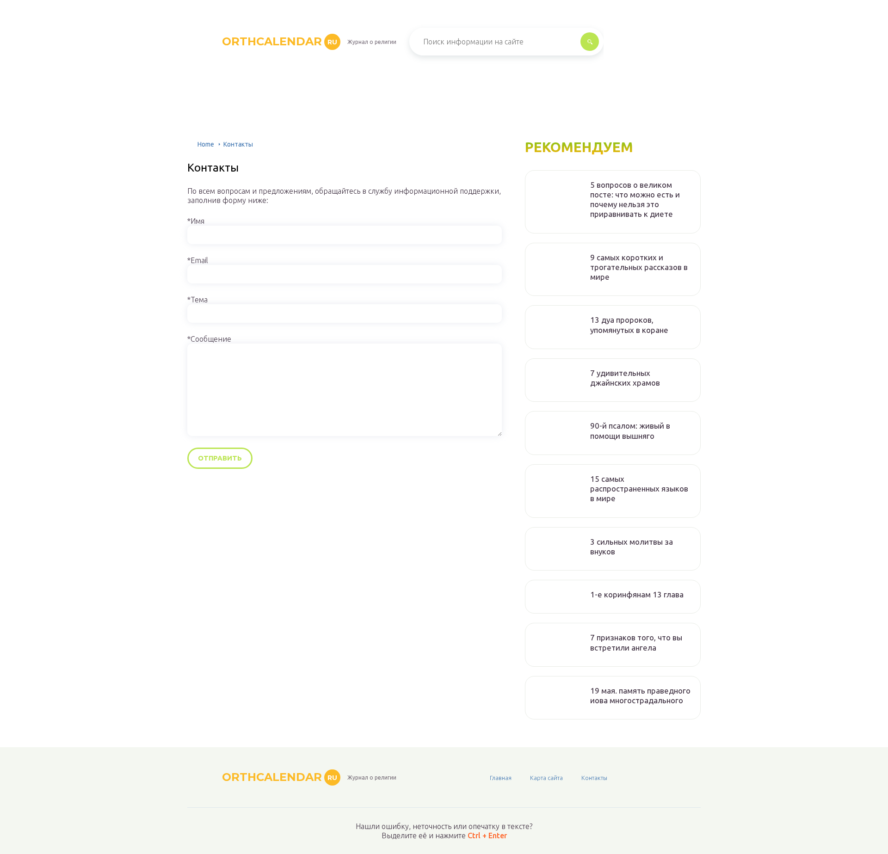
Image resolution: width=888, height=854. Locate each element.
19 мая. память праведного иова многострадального (640, 695)
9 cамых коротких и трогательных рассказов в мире (639, 267)
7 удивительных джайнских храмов (625, 378)
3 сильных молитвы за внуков (631, 546)
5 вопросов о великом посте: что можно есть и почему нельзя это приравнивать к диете (635, 199)
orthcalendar (279, 41)
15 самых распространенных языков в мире (639, 488)
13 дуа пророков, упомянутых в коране (629, 324)
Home (205, 144)
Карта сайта (546, 777)
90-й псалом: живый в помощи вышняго (630, 430)
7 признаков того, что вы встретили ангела (636, 642)
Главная (501, 777)
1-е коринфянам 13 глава (637, 594)
